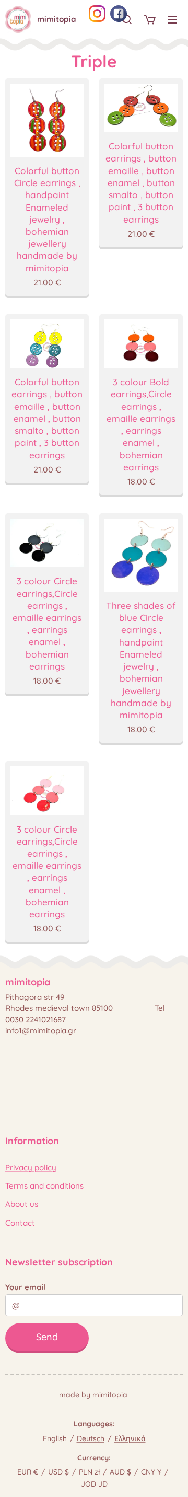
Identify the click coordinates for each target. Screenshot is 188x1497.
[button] (127, 19)
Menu (172, 19)
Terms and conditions (44, 1186)
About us (21, 1204)
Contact (20, 1223)
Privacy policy (30, 1167)
